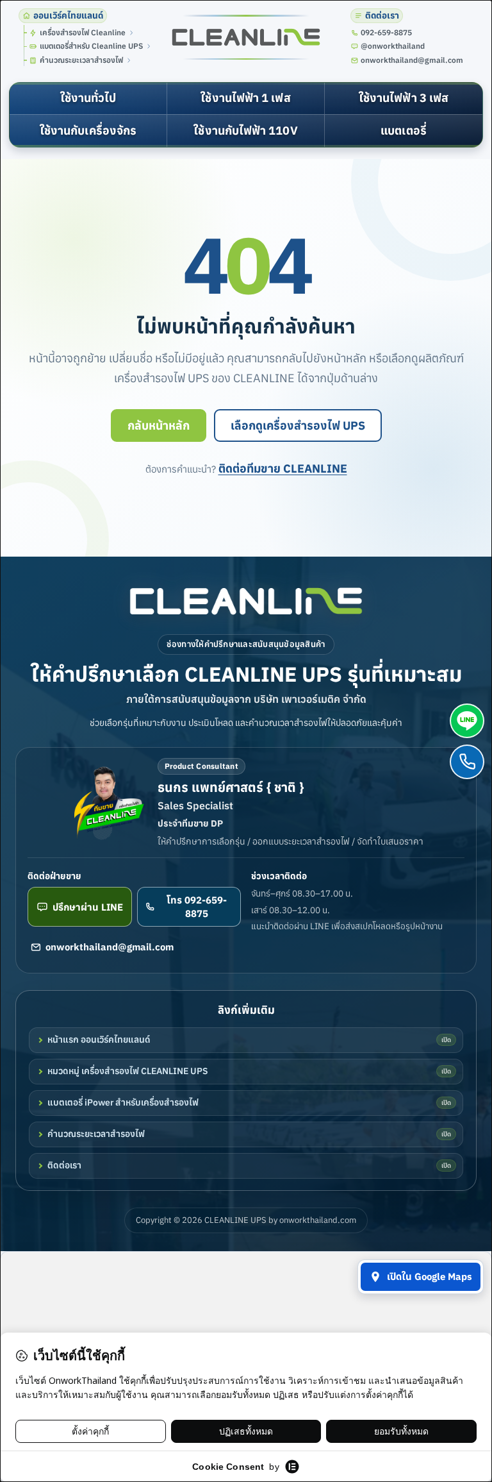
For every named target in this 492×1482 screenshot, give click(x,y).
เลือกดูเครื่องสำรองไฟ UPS (298, 425)
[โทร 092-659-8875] (467, 762)
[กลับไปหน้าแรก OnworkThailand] (246, 601)
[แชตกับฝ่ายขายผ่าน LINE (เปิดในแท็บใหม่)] (467, 720)
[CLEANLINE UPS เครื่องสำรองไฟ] (246, 37)
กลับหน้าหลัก (158, 425)
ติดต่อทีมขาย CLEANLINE (282, 468)
